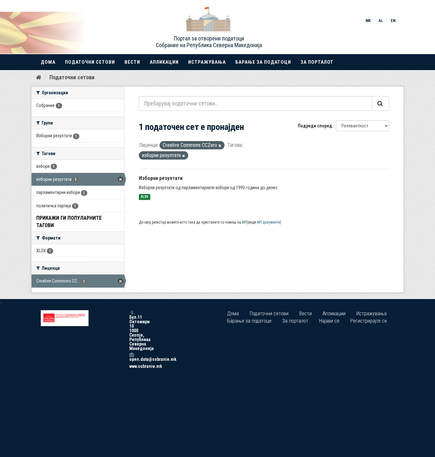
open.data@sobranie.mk (131, 359)
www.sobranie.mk (131, 366)
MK (368, 20)
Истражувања (207, 62)
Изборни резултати (160, 178)
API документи (268, 222)
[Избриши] (219, 146)
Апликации (164, 62)
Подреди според (315, 125)
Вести (132, 62)
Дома (48, 62)
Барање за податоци (263, 62)
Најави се (329, 321)
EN (393, 20)
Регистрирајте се (368, 321)
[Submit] (380, 103)
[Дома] (38, 77)
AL (381, 20)
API (244, 222)
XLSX (144, 197)
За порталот (317, 62)
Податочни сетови (90, 62)
